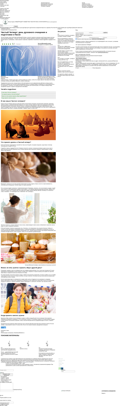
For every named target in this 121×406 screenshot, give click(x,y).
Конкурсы (31, 362)
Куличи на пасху (23, 348)
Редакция (3, 361)
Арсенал (50, 358)
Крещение (11, 185)
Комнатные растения (23, 358)
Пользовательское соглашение (41, 361)
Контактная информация (11, 361)
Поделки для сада (15, 359)
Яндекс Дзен (61, 363)
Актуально (62, 31)
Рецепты (40, 358)
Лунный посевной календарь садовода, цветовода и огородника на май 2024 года (47, 350)
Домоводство (45, 358)
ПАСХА (8, 28)
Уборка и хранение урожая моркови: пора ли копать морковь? (66, 71)
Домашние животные (6, 359)
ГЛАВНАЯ (3, 28)
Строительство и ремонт (6, 358)
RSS (59, 366)
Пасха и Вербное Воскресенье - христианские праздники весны (8, 349)
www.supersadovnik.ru (22, 365)
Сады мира (15, 358)
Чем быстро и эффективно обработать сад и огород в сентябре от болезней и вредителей (66, 47)
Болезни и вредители (35, 359)
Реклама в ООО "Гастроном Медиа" (26, 361)
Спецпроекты (25, 362)
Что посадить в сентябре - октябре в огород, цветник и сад (66, 59)
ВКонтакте (61, 358)
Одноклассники (62, 360)
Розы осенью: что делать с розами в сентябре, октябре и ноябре (66, 36)
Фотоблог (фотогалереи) (46, 359)
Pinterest (60, 361)
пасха (2, 331)
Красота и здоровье (33, 358)
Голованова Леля (12, 29)
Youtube (60, 364)
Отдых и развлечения (25, 359)
